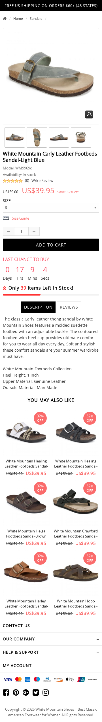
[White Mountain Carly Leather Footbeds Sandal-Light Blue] (14, 137)
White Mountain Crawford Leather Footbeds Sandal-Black (76, 536)
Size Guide (20, 218)
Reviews (69, 307)
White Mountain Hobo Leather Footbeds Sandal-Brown (75, 606)
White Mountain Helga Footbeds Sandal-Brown (26, 533)
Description (38, 307)
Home (18, 18)
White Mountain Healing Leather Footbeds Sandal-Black (75, 466)
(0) (27, 180)
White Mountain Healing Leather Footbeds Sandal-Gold (26, 466)
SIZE (7, 200)
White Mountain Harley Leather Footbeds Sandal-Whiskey (26, 606)
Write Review (42, 180)
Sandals (36, 18)
